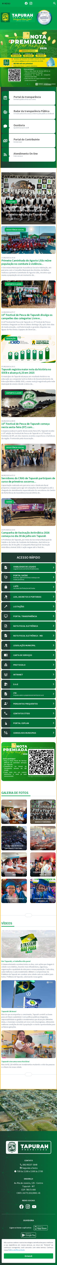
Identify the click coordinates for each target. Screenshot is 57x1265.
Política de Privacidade (16, 1250)
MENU (7, 3)
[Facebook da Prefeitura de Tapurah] (26, 3)
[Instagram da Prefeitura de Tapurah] (30, 3)
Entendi (28, 1256)
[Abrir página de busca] (54, 3)
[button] (27, 84)
